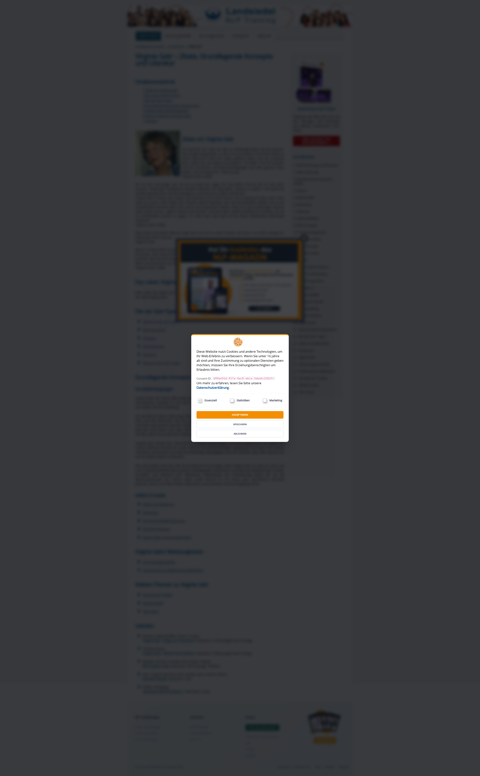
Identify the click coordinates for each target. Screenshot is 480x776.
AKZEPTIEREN (240, 414)
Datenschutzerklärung (212, 387)
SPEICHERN (240, 424)
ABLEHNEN (240, 433)
